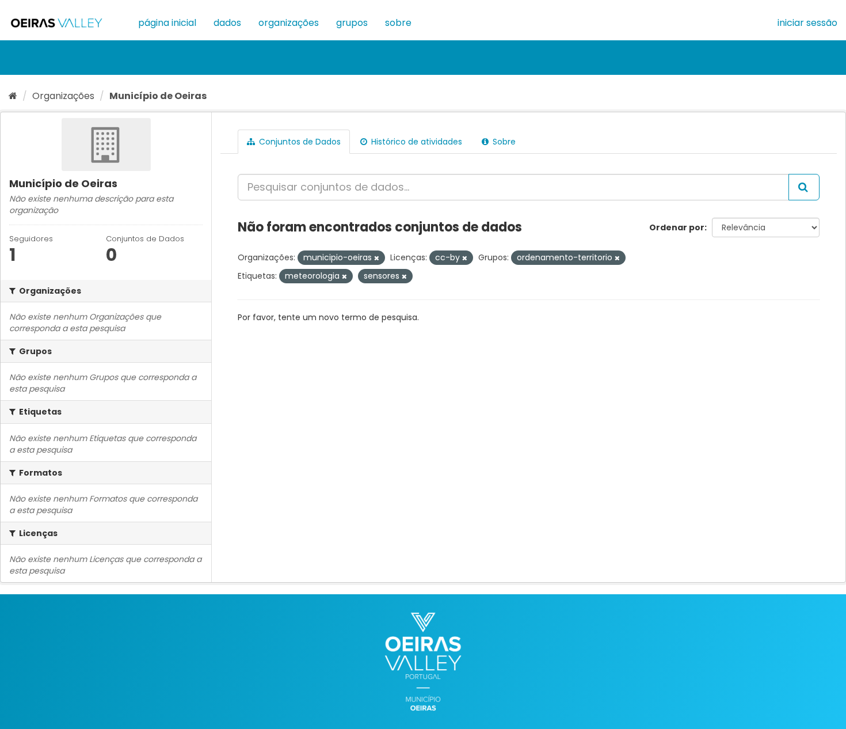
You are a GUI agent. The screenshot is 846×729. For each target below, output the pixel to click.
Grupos (352, 22)
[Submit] (804, 187)
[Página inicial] (13, 95)
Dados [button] (227, 22)
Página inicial (167, 22)
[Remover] (376, 258)
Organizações (288, 22)
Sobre (398, 22)
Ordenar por (676, 227)
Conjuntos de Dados (299, 141)
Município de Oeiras (158, 95)
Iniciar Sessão (807, 22)
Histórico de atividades (415, 141)
